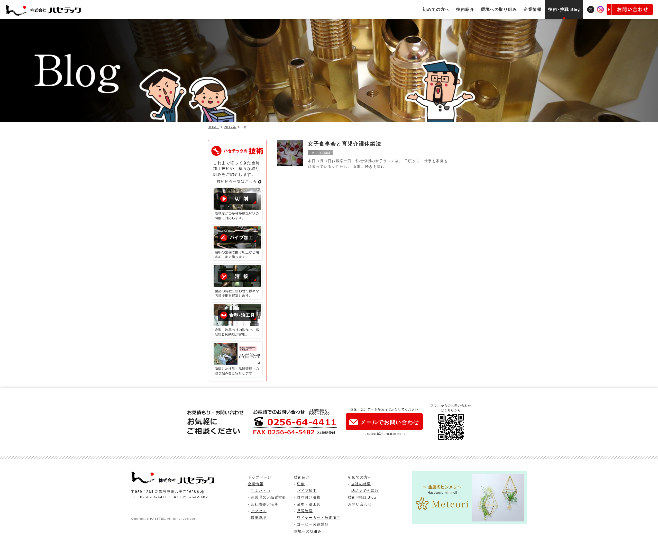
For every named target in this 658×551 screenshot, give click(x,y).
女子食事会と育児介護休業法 (344, 143)
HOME (213, 127)
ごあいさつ (260, 491)
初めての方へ (436, 9)
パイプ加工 (307, 491)
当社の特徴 (361, 484)
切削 (301, 484)
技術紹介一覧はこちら (237, 181)
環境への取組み (308, 531)
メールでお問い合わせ (389, 422)
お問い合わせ (360, 504)
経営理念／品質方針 (268, 497)
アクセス (258, 511)
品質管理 (305, 511)
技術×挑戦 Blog (564, 9)
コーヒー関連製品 (312, 524)
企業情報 (533, 9)
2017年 (230, 127)
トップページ (259, 477)
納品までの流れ (365, 491)
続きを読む (375, 166)
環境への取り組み (499, 9)
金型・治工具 (309, 504)
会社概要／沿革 (264, 504)
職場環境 (258, 518)
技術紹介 (465, 9)
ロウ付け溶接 (309, 497)
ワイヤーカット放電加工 (318, 518)
